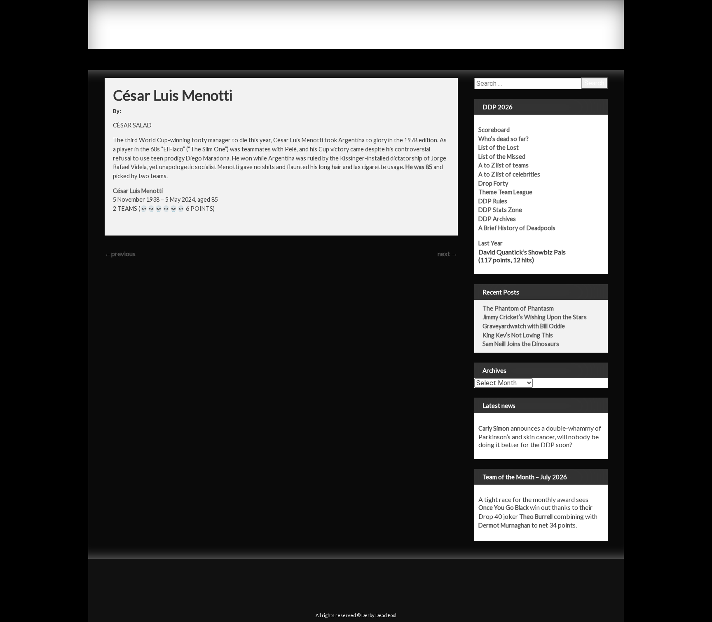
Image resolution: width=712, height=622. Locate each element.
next (448, 253)
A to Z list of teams (503, 165)
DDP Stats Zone (500, 209)
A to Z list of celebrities (509, 174)
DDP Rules (492, 201)
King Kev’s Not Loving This (517, 335)
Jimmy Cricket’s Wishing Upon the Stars (534, 316)
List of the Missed (501, 156)
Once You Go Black (503, 507)
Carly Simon (493, 428)
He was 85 (418, 166)
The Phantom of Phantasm (518, 308)
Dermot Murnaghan (504, 525)
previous (120, 253)
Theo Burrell (536, 516)
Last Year (490, 243)
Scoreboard (494, 129)
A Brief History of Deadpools (516, 227)
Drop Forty (493, 183)
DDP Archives (497, 218)
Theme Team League (505, 192)
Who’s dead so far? (503, 138)
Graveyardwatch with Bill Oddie (523, 326)
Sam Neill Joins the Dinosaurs (520, 343)
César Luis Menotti (138, 190)
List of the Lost (498, 147)
